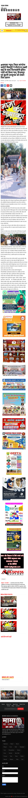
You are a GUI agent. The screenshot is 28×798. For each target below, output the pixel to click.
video (17, 759)
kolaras (18, 750)
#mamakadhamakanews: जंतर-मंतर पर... (7, 697)
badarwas (6, 744)
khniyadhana (11, 750)
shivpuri (3, 579)
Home (3, 704)
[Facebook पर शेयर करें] (2, 85)
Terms (8, 706)
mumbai (10, 753)
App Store (15, 704)
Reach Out (22, 704)
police (16, 756)
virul (22, 759)
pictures (5, 756)
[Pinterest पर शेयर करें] (8, 85)
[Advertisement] (14, 47)
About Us (8, 704)
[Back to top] (24, 794)
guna (5, 750)
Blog (13, 706)
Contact (18, 706)
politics (22, 756)
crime (10, 747)
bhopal (5, 747)
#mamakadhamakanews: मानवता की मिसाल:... (21, 697)
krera (5, 753)
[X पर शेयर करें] (5, 85)
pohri (11, 756)
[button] (2, 30)
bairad (11, 744)
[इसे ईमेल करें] (11, 85)
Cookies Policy (20, 30)
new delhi (17, 753)
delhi (16, 747)
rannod (5, 759)
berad (17, 744)
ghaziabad (22, 747)
